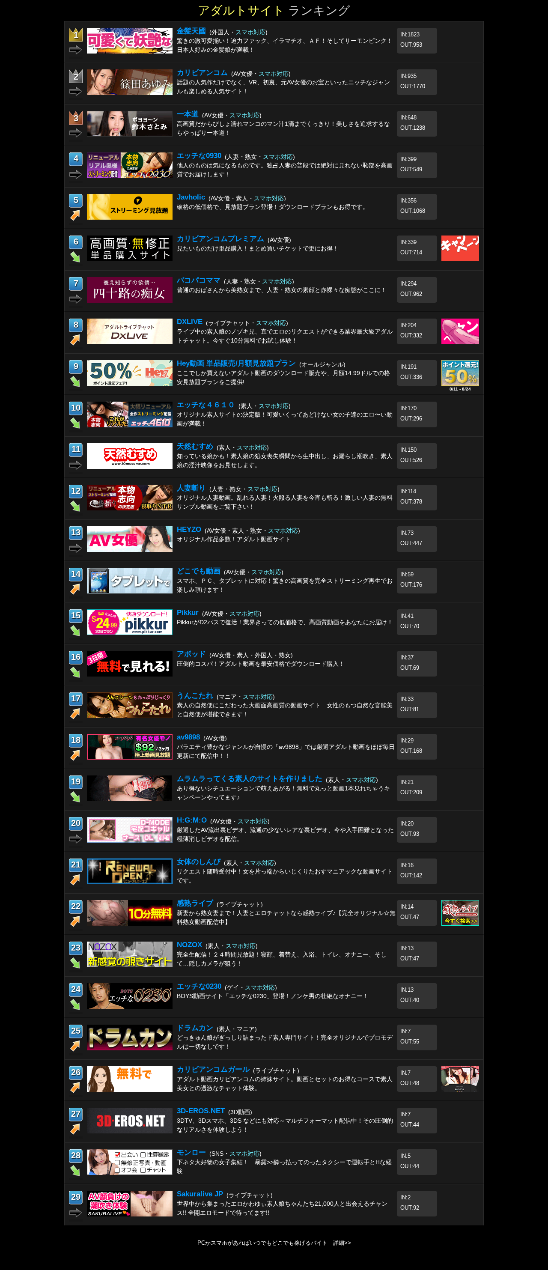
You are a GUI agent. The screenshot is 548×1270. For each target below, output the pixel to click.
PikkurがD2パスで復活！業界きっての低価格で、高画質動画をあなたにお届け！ (285, 622)
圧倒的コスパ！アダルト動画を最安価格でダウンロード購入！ (261, 663)
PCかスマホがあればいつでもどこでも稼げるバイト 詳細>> (274, 1243)
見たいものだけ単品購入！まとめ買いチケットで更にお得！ (258, 248)
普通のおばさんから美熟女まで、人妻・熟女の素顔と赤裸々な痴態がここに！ (282, 289)
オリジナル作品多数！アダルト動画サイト (234, 539)
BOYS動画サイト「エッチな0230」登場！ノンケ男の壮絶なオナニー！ (273, 996)
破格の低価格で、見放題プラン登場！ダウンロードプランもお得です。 (273, 206)
